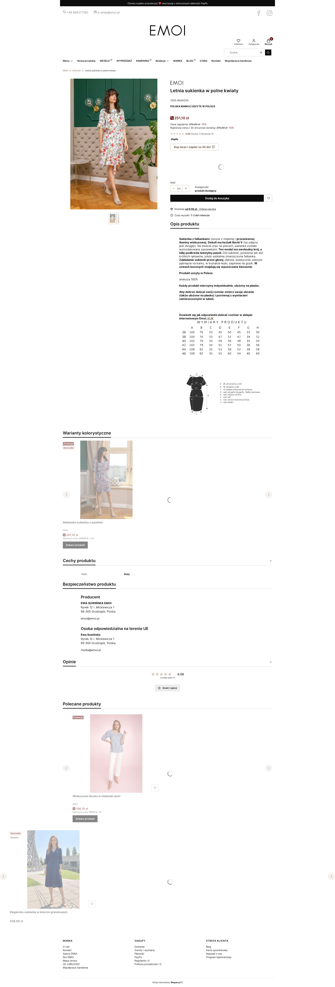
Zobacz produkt (75, 544)
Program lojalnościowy (219, 957)
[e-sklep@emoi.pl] (95, 12)
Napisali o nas (214, 953)
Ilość (173, 182)
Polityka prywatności (147, 964)
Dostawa (139, 946)
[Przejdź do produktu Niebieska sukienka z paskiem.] (106, 480)
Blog (208, 946)
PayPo (138, 957)
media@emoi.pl (91, 650)
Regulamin (141, 960)
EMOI (65, 70)
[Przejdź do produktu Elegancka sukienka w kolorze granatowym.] (53, 869)
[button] (268, 52)
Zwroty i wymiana (145, 950)
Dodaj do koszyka (217, 198)
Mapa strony (70, 960)
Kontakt (67, 950)
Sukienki (76, 70)
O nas (66, 946)
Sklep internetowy (166, 982)
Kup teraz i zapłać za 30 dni (192, 147)
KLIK (210, 318)
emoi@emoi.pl (90, 618)
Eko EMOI (68, 957)
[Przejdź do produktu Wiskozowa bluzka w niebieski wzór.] (116, 753)
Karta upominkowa (216, 950)
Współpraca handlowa (75, 967)
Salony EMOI (70, 953)
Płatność (139, 953)
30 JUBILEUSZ (71, 964)
